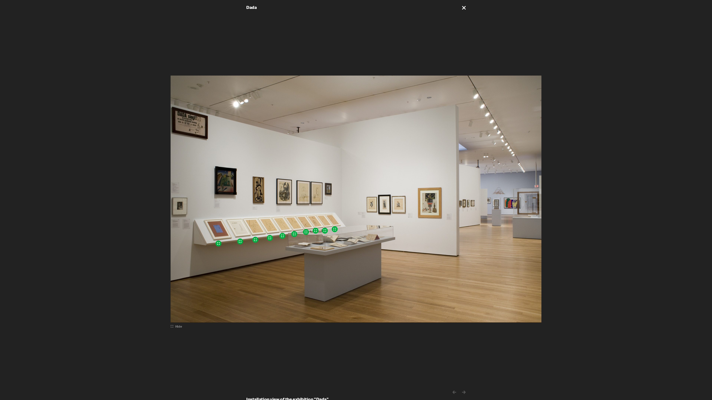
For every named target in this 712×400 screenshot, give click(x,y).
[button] (464, 7)
